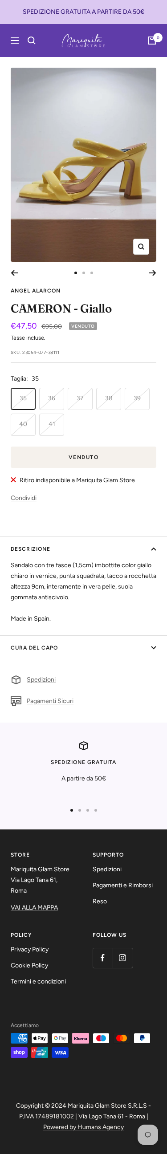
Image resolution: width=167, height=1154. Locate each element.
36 (51, 398)
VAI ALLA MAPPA (34, 907)
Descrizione (30, 549)
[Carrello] (151, 41)
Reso (100, 901)
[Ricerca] (32, 41)
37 (80, 398)
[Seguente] (152, 273)
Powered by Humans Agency (83, 1127)
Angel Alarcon (36, 291)
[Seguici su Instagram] (123, 958)
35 (23, 398)
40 (23, 424)
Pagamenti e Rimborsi (123, 885)
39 (137, 398)
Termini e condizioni (38, 981)
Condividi (24, 498)
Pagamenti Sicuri (50, 701)
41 (52, 424)
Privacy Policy (30, 949)
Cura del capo (34, 648)
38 (109, 398)
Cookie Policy (29, 965)
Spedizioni (41, 679)
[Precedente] (14, 273)
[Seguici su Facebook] (103, 958)
